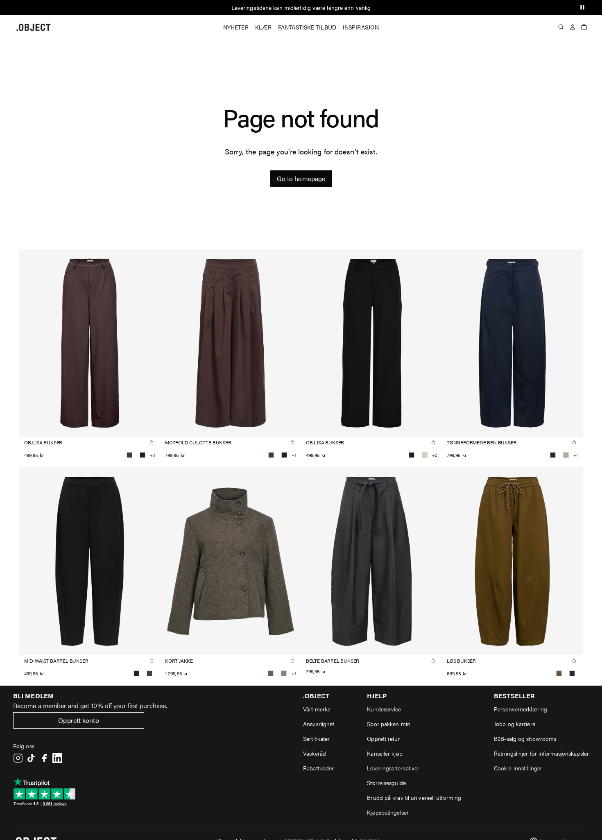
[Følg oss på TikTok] (31, 758)
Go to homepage (301, 178)
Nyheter (236, 27)
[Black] (142, 455)
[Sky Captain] (553, 455)
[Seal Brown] (129, 455)
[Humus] (566, 455)
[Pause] (582, 7)
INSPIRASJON (361, 27)
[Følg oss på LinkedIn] (57, 758)
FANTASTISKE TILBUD (307, 27)
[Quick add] (151, 442)
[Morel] (270, 673)
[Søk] (561, 27)
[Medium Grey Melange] (284, 673)
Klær (263, 27)
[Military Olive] (559, 673)
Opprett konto (78, 720)
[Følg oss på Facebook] (44, 758)
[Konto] (572, 27)
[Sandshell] (424, 455)
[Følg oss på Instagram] (18, 758)
